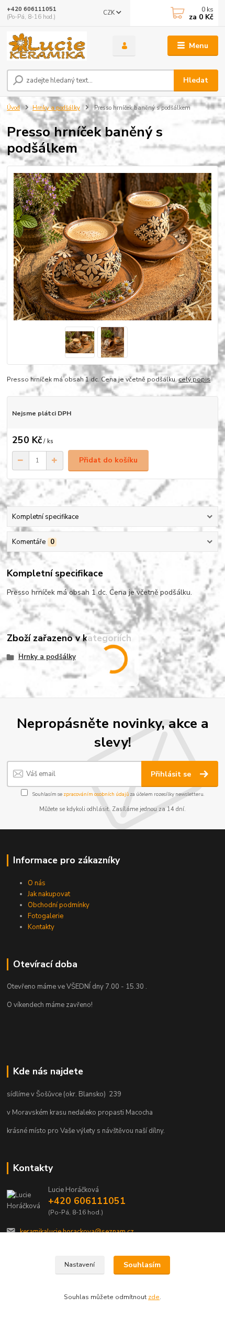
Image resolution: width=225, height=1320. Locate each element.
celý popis (194, 379)
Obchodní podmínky (58, 905)
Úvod (13, 108)
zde (154, 1297)
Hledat (195, 80)
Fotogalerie (45, 916)
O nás (37, 883)
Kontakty (41, 927)
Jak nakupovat (49, 894)
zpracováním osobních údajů (96, 794)
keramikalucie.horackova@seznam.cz (77, 1231)
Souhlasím (142, 1265)
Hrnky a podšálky (56, 108)
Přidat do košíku (108, 460)
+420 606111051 (32, 9)
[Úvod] (51, 46)
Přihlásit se (172, 774)
